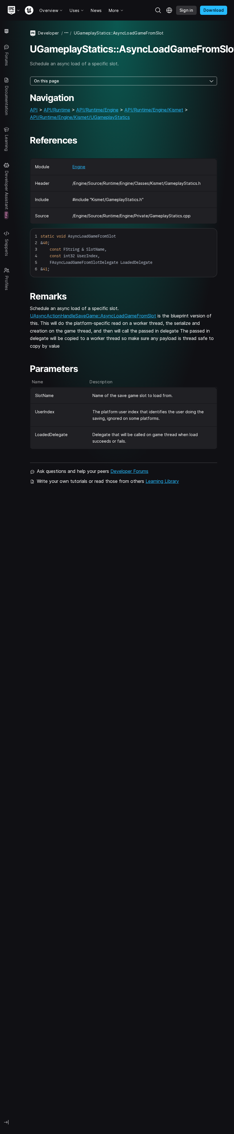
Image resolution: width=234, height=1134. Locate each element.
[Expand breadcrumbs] (66, 33)
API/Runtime (57, 110)
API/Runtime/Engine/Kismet (153, 110)
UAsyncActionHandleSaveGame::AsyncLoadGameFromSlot (93, 316)
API (34, 110)
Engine (78, 166)
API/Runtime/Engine (97, 110)
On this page (46, 80)
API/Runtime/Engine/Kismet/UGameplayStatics (80, 117)
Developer (48, 33)
